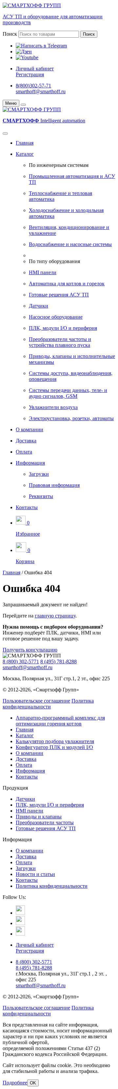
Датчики (38, 306)
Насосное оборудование (56, 317)
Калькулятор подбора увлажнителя (55, 741)
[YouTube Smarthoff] (20, 934)
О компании (29, 429)
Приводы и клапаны (39, 816)
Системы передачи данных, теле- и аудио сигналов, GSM (68, 393)
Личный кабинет (35, 68)
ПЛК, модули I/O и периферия (63, 328)
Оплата (24, 452)
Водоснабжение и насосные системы (70, 244)
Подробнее (15, 1082)
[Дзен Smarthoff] (20, 923)
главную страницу (55, 615)
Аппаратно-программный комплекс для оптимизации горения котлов (60, 720)
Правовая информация (54, 485)
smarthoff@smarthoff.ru (41, 91)
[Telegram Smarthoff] (20, 913)
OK (33, 1082)
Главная (24, 143)
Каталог (25, 154)
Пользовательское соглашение (36, 701)
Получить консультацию (30, 649)
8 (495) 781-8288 (58, 661)
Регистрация (30, 74)
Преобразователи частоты (45, 822)
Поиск (10, 34)
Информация (30, 463)
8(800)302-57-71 (33, 85)
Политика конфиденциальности (48, 703)
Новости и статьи (35, 874)
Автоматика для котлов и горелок (67, 283)
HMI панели (42, 272)
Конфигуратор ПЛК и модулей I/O (54, 747)
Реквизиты (41, 496)
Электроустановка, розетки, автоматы (71, 418)
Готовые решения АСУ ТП (59, 294)
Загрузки (39, 474)
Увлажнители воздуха (53, 407)
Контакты (27, 507)
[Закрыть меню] (23, 105)
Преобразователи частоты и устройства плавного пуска (60, 342)
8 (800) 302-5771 (21, 661)
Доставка (26, 440)
